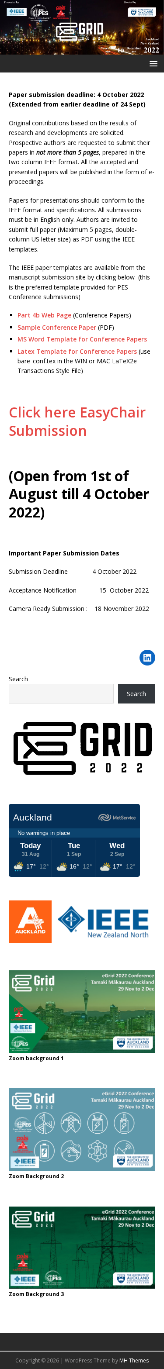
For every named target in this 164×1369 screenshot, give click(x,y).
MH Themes (134, 1360)
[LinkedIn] (147, 658)
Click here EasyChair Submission (77, 421)
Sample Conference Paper (56, 327)
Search (18, 679)
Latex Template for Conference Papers (77, 351)
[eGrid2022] (82, 49)
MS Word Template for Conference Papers (82, 339)
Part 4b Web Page (44, 315)
